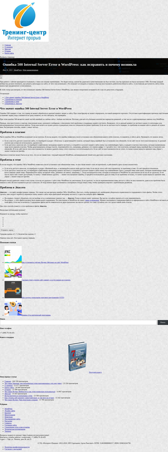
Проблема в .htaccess (13, 104)
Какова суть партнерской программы (36, 315)
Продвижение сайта (12, 419)
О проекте (9, 47)
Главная (8, 45)
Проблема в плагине (13, 99)
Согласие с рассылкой (13, 449)
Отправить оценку (7, 230)
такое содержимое (92, 200)
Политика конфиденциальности (17, 447)
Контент (8, 413)
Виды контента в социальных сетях (18, 396)
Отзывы (8, 51)
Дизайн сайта (10, 411)
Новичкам (9, 417)
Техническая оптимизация (15, 429)
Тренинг (8, 431)
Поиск (2, 319)
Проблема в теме (12, 102)
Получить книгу (95, 372)
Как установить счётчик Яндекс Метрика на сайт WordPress (45, 262)
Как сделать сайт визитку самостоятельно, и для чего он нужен (29, 398)
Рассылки (8, 421)
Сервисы (8, 423)
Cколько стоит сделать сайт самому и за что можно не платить (46, 280)
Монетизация (10, 415)
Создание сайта (11, 425)
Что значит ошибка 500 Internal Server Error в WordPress (27, 97)
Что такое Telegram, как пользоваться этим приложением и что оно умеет (33, 383)
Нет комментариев (30, 70)
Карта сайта (9, 53)
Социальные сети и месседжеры (17, 427)
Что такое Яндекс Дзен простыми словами (21, 400)
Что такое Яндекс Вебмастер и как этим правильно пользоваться (30, 392)
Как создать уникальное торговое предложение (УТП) (43, 297)
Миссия (8, 49)
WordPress (18, 70)
